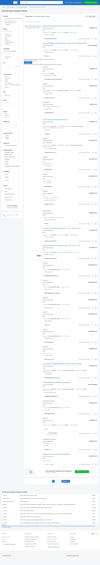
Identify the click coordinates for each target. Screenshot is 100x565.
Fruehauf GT (46, 102)
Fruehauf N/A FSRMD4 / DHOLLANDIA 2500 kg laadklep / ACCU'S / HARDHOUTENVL (65, 43)
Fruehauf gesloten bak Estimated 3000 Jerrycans (55, 119)
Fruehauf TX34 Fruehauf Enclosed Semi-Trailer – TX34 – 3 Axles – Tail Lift (61, 245)
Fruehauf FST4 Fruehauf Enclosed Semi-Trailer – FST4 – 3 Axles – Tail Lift (62, 228)
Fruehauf (45, 66)
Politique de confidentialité (30, 539)
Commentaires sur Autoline (30, 543)
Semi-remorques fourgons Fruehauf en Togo (32, 526)
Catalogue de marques (30, 546)
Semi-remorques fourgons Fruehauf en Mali (74, 526)
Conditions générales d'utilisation (32, 537)
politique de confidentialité (45, 64)
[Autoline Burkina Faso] (7, 2)
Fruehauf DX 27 (47, 211)
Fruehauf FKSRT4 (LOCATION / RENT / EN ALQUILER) (57, 382)
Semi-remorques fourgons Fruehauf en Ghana (12, 526)
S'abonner (28, 62)
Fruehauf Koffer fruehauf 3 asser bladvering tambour (56, 454)
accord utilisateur (58, 64)
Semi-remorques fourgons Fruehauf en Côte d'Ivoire (53, 526)
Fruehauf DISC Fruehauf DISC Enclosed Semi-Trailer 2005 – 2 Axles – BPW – (62, 26)
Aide (3, 539)
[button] (92, 38)
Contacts (4, 541)
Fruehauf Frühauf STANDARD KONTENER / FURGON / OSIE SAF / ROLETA (62, 363)
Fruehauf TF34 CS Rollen (49, 439)
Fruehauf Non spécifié (48, 401)
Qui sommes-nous (6, 537)
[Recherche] (21, 2)
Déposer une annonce (82, 471)
